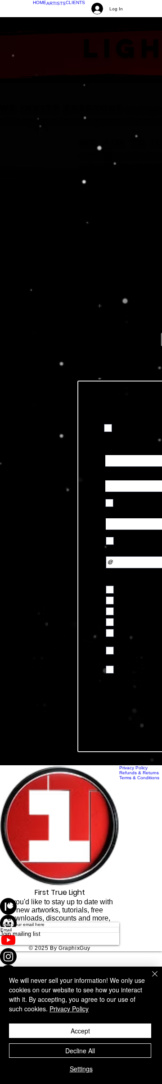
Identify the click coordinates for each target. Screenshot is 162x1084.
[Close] (149, 979)
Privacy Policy (69, 1008)
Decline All (80, 1050)
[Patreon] (59, 906)
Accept (80, 1030)
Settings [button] (81, 1068)
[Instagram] (59, 956)
